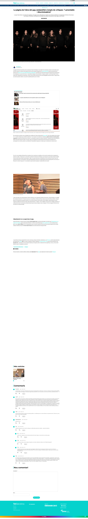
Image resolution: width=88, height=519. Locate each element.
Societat (41, 3)
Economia (46, 3)
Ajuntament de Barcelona (18, 246)
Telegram (54, 251)
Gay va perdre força (46, 222)
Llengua (26, 246)
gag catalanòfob (45, 71)
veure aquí (45, 135)
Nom (14, 492)
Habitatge (56, 3)
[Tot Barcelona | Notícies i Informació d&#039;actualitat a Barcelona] (12, 4)
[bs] (56, 506)
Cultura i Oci (45, 7)
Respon (24, 393)
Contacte (14, 508)
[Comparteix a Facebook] (43, 18)
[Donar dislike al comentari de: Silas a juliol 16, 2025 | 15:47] (19, 463)
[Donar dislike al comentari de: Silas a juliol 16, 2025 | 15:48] (21, 444)
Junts (20, 241)
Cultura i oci (61, 3)
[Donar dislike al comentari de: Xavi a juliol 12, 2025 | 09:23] (19, 430)
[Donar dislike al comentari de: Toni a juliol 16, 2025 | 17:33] (21, 452)
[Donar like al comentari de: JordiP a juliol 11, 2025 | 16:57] (16, 408)
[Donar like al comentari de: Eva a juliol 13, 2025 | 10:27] (17, 437)
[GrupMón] (72, 0)
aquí (39, 251)
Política (37, 3)
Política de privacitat (16, 510)
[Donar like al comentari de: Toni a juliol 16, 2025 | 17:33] (17, 452)
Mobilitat (51, 3)
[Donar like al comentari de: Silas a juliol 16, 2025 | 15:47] (15, 463)
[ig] (48, 506)
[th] (55, 506)
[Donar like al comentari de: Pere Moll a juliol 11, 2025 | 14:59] (16, 393)
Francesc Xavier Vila (43, 241)
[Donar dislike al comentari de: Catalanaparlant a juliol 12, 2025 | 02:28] (19, 423)
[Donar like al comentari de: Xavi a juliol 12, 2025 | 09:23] (16, 430)
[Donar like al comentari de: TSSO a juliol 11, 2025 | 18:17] (16, 416)
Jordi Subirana (18, 66)
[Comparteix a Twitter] (41, 18)
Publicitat (14, 507)
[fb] (45, 506)
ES (72, 3)
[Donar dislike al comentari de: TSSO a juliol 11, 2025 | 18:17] (19, 416)
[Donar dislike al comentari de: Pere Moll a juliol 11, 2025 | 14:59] (19, 393)
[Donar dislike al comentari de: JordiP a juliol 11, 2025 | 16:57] (19, 408)
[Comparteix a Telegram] (46, 18)
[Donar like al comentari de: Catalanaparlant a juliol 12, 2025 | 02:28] (16, 423)
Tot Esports (66, 3)
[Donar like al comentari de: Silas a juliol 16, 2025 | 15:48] (17, 444)
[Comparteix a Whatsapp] (44, 18)
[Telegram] (50, 506)
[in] (51, 506)
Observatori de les (27, 72)
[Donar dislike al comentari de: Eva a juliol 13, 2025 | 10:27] (21, 437)
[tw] (47, 506)
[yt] (53, 506)
